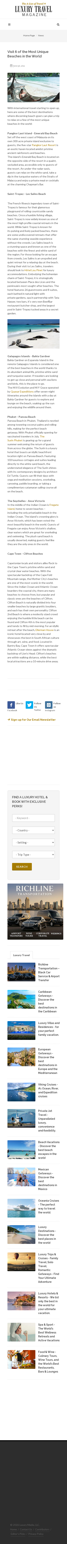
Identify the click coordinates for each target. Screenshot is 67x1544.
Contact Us (26, 1529)
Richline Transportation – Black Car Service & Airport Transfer (49, 972)
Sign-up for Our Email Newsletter (33, 719)
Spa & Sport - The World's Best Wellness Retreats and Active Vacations (49, 1332)
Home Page (29, 35)
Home (13, 1529)
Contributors (42, 1529)
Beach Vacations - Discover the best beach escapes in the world (49, 1150)
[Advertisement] (35, 754)
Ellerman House (45, 629)
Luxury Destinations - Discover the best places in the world (47, 1235)
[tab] (21, 955)
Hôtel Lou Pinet (33, 270)
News (41, 35)
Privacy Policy (36, 1533)
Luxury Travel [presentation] (21, 955)
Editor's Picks (18, 1533)
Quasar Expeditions (22, 391)
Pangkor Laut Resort (44, 145)
